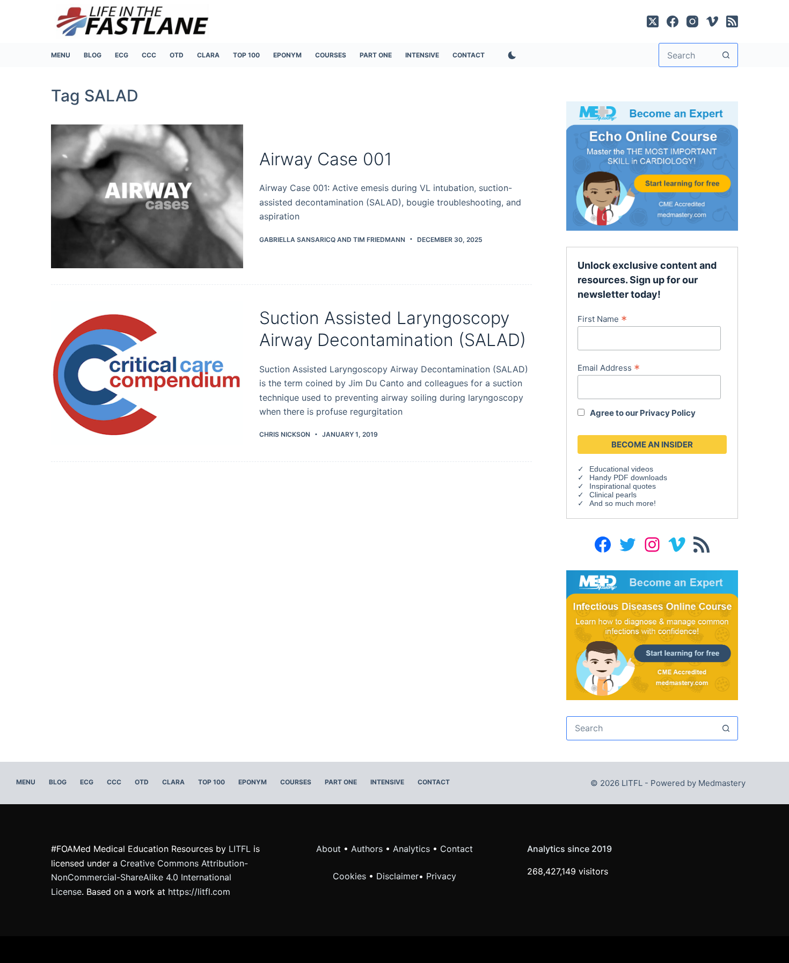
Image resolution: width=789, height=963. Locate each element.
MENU (60, 55)
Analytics (411, 848)
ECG (121, 55)
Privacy (441, 876)
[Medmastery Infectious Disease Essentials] (652, 634)
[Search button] (725, 55)
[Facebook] (672, 21)
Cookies (351, 876)
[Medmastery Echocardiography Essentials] (652, 165)
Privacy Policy (668, 413)
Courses (330, 55)
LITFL (240, 848)
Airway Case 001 (325, 159)
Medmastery (722, 783)
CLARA (208, 55)
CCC (149, 55)
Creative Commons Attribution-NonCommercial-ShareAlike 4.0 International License (149, 877)
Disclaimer (397, 876)
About (328, 848)
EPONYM (287, 55)
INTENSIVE (422, 55)
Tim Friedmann (379, 240)
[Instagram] (692, 21)
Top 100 (246, 55)
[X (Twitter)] (653, 21)
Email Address (609, 367)
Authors (367, 848)
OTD (177, 55)
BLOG (92, 55)
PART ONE (376, 55)
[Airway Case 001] (147, 196)
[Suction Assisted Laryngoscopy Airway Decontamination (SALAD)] (147, 373)
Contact (468, 55)
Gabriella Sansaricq (297, 240)
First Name (602, 319)
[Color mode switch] (509, 55)
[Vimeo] (712, 21)
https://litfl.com (199, 891)
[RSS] (732, 21)
